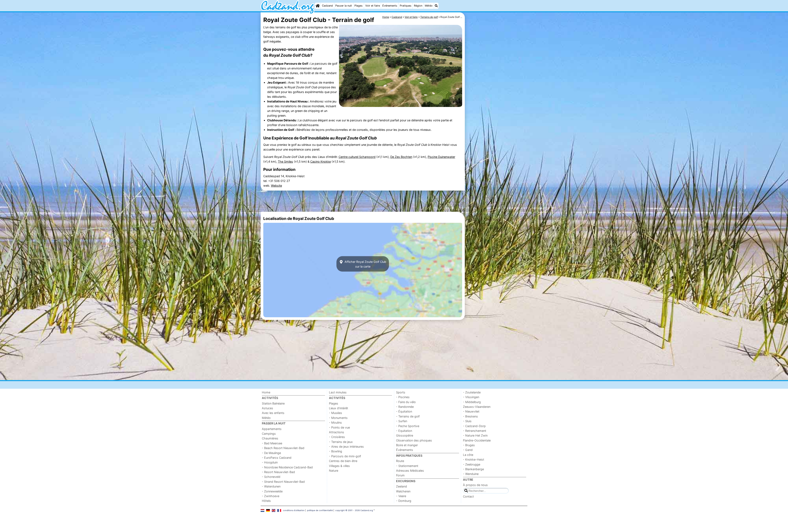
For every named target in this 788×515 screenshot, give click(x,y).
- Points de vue (339, 427)
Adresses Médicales (410, 470)
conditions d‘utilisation (294, 510)
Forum (400, 475)
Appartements (272, 429)
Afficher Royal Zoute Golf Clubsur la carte (365, 264)
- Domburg (403, 500)
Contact (468, 496)
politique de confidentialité (320, 510)
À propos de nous (475, 485)
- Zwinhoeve (270, 496)
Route (400, 461)
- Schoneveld (271, 476)
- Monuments (338, 418)
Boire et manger (407, 445)
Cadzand (327, 5)
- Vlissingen (471, 397)
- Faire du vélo (406, 402)
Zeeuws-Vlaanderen (476, 406)
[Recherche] (436, 6)
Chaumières (270, 438)
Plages (358, 5)
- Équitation (404, 411)
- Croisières (337, 437)
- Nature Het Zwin (475, 435)
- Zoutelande (472, 392)
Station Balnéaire (273, 403)
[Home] (318, 6)
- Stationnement (407, 466)
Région (418, 5)
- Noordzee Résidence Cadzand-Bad (287, 467)
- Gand (468, 450)
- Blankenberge (473, 469)
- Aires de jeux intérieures (346, 446)
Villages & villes (339, 466)
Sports (400, 392)
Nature (333, 470)
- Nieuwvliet (471, 411)
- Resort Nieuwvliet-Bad (278, 472)
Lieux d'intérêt (338, 408)
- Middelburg (472, 402)
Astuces (267, 408)
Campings (269, 433)
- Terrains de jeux (341, 442)
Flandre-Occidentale (477, 440)
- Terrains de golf (408, 416)
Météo (429, 5)
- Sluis (467, 421)
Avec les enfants (273, 413)
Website (276, 185)
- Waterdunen (271, 486)
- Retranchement (474, 430)
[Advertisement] (496, 106)
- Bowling (335, 451)
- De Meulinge (271, 453)
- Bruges (469, 445)
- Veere (401, 496)
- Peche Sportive (407, 426)
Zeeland (401, 486)
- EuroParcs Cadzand (276, 457)
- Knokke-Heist (473, 459)
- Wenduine (471, 474)
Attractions (336, 432)
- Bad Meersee (272, 443)
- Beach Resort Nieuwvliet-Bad (283, 448)
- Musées (335, 413)
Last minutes (338, 392)
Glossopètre (404, 435)
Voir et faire (372, 5)
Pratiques (405, 5)
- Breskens (470, 416)
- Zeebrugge (471, 464)
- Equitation (404, 430)
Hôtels (266, 500)
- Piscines (403, 397)
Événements (389, 5)
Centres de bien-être (343, 461)
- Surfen (401, 421)
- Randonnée (405, 406)
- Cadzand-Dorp (474, 426)
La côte (468, 454)
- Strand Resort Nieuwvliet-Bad (283, 481)
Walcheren (403, 491)
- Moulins (335, 422)
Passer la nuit (343, 5)
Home (266, 392)
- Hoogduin (270, 462)
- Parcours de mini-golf (345, 456)
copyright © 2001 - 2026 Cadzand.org (354, 510)
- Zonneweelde (272, 491)
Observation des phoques (414, 440)
